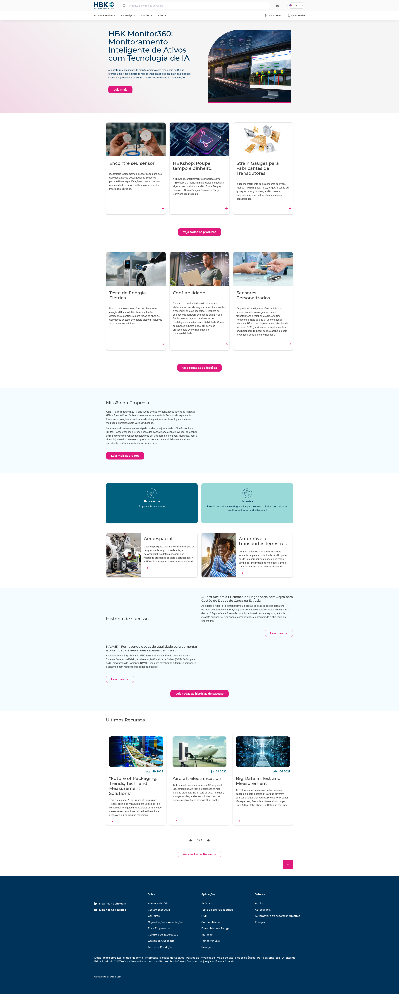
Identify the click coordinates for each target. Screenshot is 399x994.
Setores (260, 894)
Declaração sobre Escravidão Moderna (118, 957)
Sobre (151, 894)
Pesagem (207, 947)
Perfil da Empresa (268, 957)
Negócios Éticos (245, 957)
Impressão (151, 957)
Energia (260, 922)
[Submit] (124, 5)
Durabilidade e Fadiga (215, 928)
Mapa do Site (225, 957)
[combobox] (195, 5)
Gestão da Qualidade (161, 940)
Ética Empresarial (159, 928)
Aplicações (208, 894)
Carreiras (154, 915)
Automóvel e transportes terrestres (277, 915)
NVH (204, 915)
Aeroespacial (263, 909)
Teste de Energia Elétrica (217, 909)
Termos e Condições (160, 947)
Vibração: (207, 934)
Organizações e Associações (165, 922)
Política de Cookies (172, 957)
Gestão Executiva (159, 909)
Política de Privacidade (200, 957)
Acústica (206, 903)
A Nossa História (158, 903)
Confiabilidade (210, 922)
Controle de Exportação (163, 934)
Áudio (258, 903)
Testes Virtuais (210, 940)
